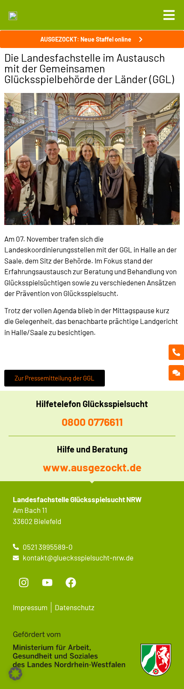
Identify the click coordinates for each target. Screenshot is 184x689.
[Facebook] (70, 582)
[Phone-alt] (176, 352)
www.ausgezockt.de (92, 467)
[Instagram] (23, 582)
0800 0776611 (92, 421)
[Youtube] (47, 582)
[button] (15, 673)
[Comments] (176, 372)
